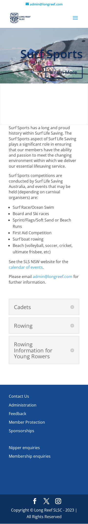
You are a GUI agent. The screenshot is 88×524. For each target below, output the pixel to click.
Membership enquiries (30, 456)
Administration (22, 405)
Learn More (64, 72)
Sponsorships (21, 430)
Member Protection (27, 422)
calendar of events (26, 267)
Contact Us (19, 396)
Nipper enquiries (24, 447)
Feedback (17, 413)
